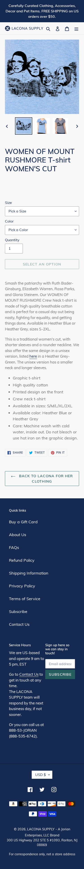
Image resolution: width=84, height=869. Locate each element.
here (33, 356)
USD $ (40, 774)
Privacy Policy (22, 585)
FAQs (14, 547)
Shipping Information (28, 573)
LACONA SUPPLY (40, 829)
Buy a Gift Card (23, 521)
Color (9, 221)
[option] (24, 126)
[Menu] (76, 28)
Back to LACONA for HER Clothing (45, 479)
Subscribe (18, 611)
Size (8, 202)
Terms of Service (24, 598)
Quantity (12, 240)
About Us (17, 534)
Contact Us (19, 624)
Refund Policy (21, 560)
